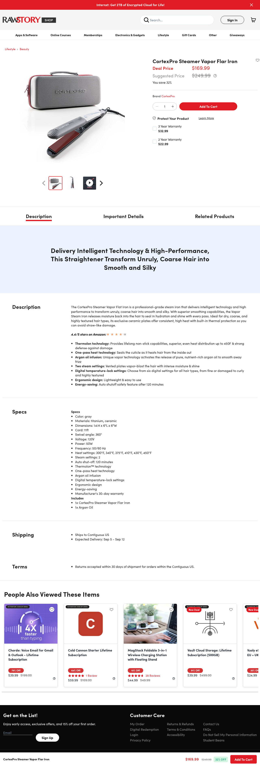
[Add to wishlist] (257, 60)
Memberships (93, 35)
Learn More (206, 118)
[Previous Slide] (44, 183)
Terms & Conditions (181, 729)
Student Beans (213, 740)
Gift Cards (189, 35)
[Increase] (173, 107)
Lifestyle (163, 35)
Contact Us (211, 724)
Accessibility (176, 734)
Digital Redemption (144, 729)
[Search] (146, 20)
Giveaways (237, 35)
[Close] (251, 5)
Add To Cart (208, 106)
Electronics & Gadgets (130, 35)
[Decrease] (157, 107)
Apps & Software (26, 35)
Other (213, 35)
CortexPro (168, 96)
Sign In (232, 20)
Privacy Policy (140, 740)
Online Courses (61, 35)
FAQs (207, 729)
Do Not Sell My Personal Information (230, 734)
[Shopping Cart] (253, 20)
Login (134, 734)
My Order (137, 724)
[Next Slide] (101, 183)
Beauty (24, 49)
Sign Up (47, 737)
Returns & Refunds (180, 724)
